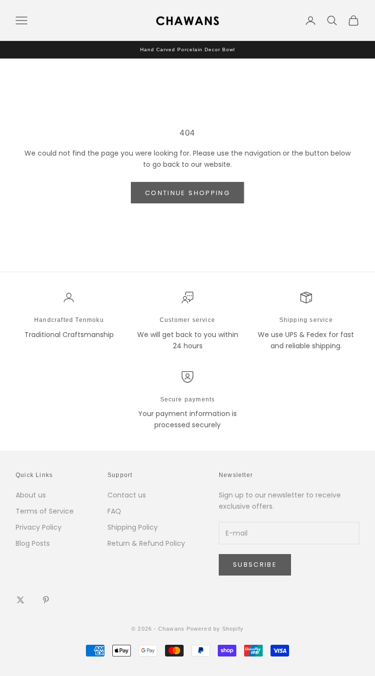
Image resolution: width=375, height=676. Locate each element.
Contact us (126, 495)
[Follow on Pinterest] (46, 600)
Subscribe (255, 564)
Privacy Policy (39, 527)
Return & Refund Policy (146, 543)
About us (31, 495)
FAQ (114, 511)
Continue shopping (187, 193)
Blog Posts (33, 543)
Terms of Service (45, 511)
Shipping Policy (132, 527)
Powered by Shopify (215, 629)
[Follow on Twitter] (20, 600)
